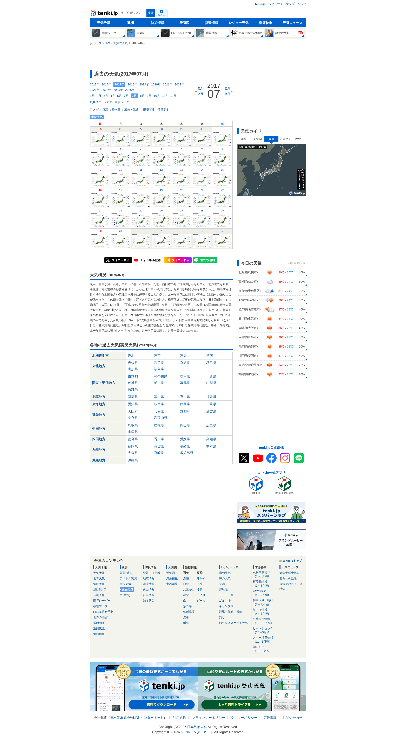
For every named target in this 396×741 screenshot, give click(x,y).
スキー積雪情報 (263, 639)
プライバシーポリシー (208, 717)
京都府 (185, 411)
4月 (112, 95)
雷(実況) (125, 595)
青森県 (133, 363)
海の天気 (225, 578)
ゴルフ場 (225, 600)
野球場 (223, 589)
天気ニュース (293, 23)
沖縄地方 (98, 460)
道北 (131, 355)
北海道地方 (100, 355)
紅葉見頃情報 (262, 620)
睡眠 (186, 622)
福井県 (211, 396)
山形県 (133, 369)
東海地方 (98, 404)
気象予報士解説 (289, 572)
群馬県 (185, 383)
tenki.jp (104, 14)
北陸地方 (98, 396)
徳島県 (133, 439)
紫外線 (187, 606)
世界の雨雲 (100, 617)
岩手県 (159, 363)
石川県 (185, 396)
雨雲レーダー (123, 102)
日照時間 (148, 109)
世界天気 (99, 578)
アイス (201, 595)
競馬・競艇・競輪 (230, 611)
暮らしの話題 (288, 578)
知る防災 (148, 600)
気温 (105, 109)
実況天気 (125, 584)
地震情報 (148, 578)
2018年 (132, 84)
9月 (149, 95)
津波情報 (148, 584)
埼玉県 (185, 376)
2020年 (156, 84)
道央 (183, 355)
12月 (173, 95)
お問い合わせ (292, 717)
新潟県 (133, 396)
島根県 (159, 425)
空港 (222, 584)
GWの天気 (261, 592)
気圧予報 (99, 584)
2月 (99, 95)
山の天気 (225, 572)
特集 (282, 588)
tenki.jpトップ (264, 4)
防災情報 (157, 23)
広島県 (211, 425)
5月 (119, 95)
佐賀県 (159, 446)
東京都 (133, 376)
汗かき (201, 578)
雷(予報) (98, 622)
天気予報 (103, 23)
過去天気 (127, 589)
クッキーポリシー (244, 717)
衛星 (244, 139)
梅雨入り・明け (263, 602)
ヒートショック (263, 630)
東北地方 (98, 366)
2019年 (144, 84)
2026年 (130, 89)
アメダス (285, 139)
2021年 (167, 84)
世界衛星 (172, 584)
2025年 (118, 89)
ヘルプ (301, 4)
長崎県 (185, 446)
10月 (157, 95)
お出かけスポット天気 (233, 622)
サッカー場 (226, 595)
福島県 (159, 369)
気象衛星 (95, 102)
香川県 (159, 439)
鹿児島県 (186, 453)
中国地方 (98, 428)
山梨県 (211, 383)
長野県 (133, 389)
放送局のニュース (291, 584)
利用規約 (179, 717)
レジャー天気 (239, 23)
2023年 (94, 89)
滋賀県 (211, 411)
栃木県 (159, 383)
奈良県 (133, 418)
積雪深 (162, 109)
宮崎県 (159, 453)
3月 (106, 95)
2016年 (106, 84)
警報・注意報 (151, 572)
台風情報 (148, 595)
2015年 (94, 84)
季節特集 (265, 23)
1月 (92, 95)
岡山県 (185, 425)
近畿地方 (98, 415)
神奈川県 (160, 376)
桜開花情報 (261, 583)
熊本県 (211, 446)
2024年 (106, 89)
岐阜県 (159, 404)
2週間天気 (99, 589)
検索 (150, 12)
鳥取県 (133, 425)
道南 (209, 355)
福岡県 (133, 446)
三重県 (211, 404)
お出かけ (189, 589)
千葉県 (211, 376)
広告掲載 (270, 717)
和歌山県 (160, 418)
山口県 (133, 431)
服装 (186, 584)
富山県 (159, 396)
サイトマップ (286, 4)
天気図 (185, 23)
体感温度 (189, 611)
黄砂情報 (99, 634)
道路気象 (99, 628)
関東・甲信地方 (103, 383)
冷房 (200, 589)
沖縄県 (133, 460)
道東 (157, 355)
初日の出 (262, 648)
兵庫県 (159, 411)
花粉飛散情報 (261, 574)
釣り (222, 617)
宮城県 (185, 363)
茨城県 (133, 383)
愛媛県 (185, 439)
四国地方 (98, 439)
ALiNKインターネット (147, 717)
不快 (200, 584)
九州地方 (98, 449)
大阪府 (133, 411)
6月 (126, 95)
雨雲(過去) (126, 572)
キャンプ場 (226, 606)
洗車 (186, 617)
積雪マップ (100, 606)
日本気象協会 (120, 717)
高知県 (211, 439)
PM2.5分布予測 (103, 611)
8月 (142, 95)
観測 (130, 23)
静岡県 (185, 404)
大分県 (133, 453)
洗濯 (186, 578)
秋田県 (211, 363)
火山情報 (148, 589)
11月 (165, 95)
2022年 (179, 84)
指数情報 (211, 23)
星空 (186, 595)
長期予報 (99, 595)
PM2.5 (299, 139)
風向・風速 (131, 109)
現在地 (161, 15)
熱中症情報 (261, 611)
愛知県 (133, 404)
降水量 (116, 109)
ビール (201, 600)
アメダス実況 (128, 578)
